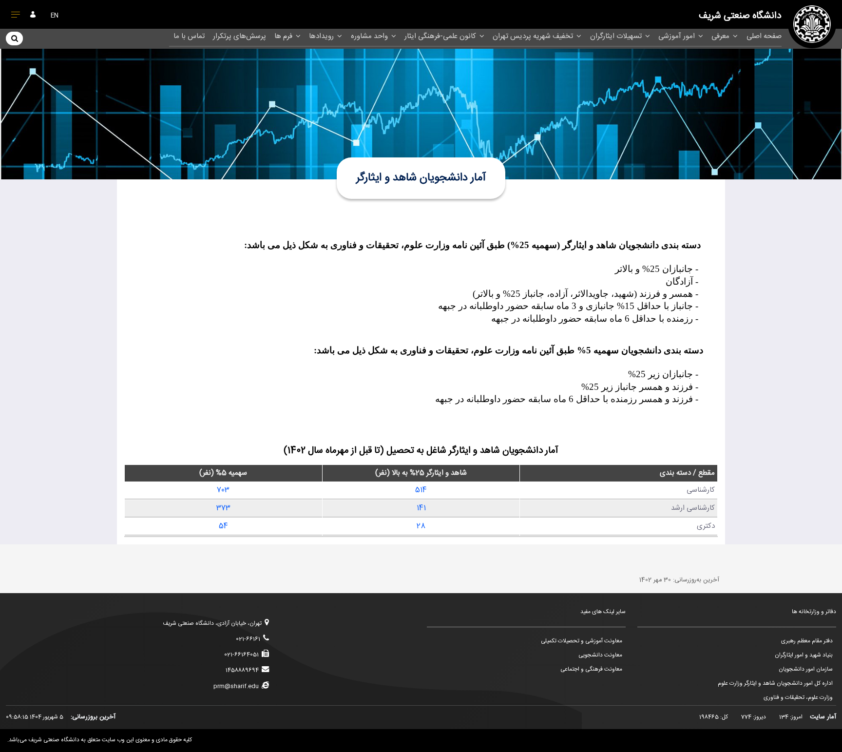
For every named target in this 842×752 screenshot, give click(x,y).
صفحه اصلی (764, 36)
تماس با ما (189, 36)
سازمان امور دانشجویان (806, 669)
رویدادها (322, 36)
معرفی (721, 36)
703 (223, 490)
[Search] (14, 38)
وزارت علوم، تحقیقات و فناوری (798, 697)
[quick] (15, 16)
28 (421, 526)
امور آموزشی (677, 36)
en (54, 16)
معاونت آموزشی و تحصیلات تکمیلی (581, 641)
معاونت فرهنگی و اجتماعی (591, 669)
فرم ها (284, 36)
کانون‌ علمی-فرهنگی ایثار (441, 36)
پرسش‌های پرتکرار (239, 36)
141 (421, 508)
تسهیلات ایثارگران (617, 36)
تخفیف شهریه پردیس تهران (534, 36)
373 (223, 508)
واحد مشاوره (370, 36)
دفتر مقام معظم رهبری (807, 641)
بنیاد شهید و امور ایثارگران (804, 655)
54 (223, 526)
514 (421, 490)
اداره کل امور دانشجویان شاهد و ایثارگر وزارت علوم (775, 683)
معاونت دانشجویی (600, 655)
